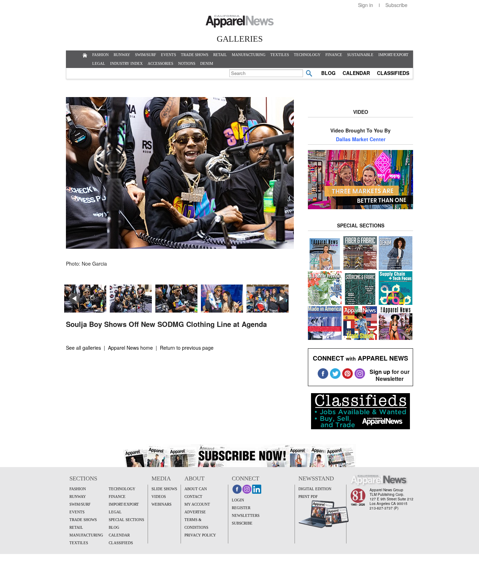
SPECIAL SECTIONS (126, 520)
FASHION (100, 55)
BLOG (328, 72)
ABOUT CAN (195, 489)
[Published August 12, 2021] (180, 246)
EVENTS (168, 55)
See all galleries (83, 347)
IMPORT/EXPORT (393, 55)
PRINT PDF (308, 496)
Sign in (365, 4)
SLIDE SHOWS (164, 489)
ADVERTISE (195, 512)
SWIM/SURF (145, 55)
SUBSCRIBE (242, 523)
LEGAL (98, 63)
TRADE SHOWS (194, 55)
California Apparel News (239, 21)
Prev (75, 298)
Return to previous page (187, 347)
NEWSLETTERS (245, 515)
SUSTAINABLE (360, 55)
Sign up (380, 372)
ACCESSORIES (160, 63)
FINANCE (333, 55)
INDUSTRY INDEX (126, 63)
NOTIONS (186, 63)
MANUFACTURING (248, 55)
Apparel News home (130, 347)
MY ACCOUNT (197, 504)
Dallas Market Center (360, 139)
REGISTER (241, 508)
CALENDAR (356, 72)
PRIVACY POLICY (200, 535)
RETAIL (220, 55)
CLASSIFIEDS (393, 72)
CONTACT (193, 496)
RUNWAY (122, 55)
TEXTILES (279, 55)
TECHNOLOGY (307, 55)
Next (281, 298)
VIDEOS (158, 496)
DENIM (206, 63)
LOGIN (238, 500)
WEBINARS (161, 504)
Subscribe (396, 4)
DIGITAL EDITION (314, 489)
